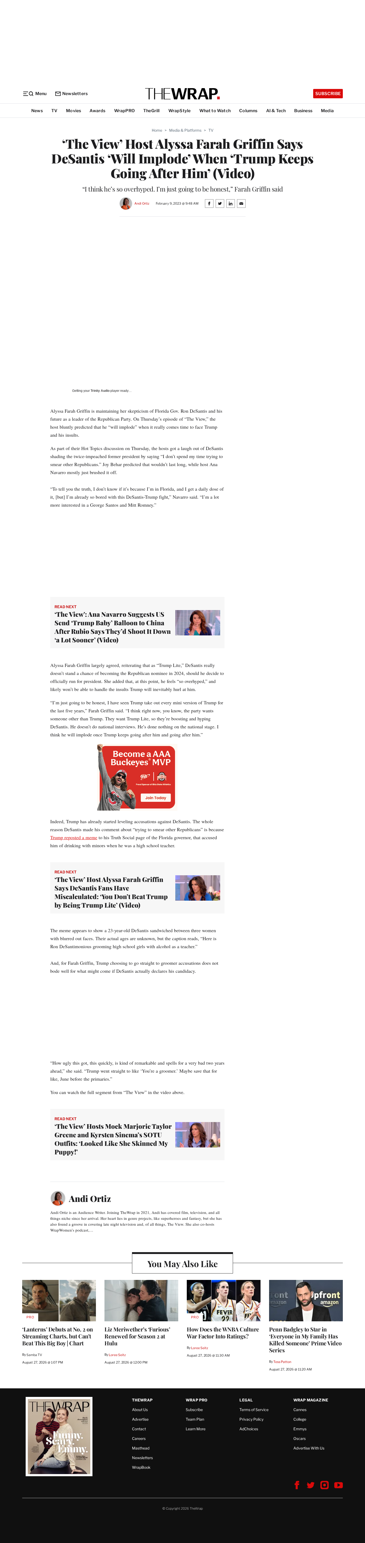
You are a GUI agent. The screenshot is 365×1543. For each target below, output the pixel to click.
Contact (139, 1429)
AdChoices (248, 1429)
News (37, 110)
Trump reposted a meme (73, 837)
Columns (248, 110)
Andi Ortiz (141, 203)
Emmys (299, 1429)
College (299, 1419)
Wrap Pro (197, 1400)
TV (54, 110)
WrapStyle (179, 110)
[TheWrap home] (182, 93)
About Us (140, 1409)
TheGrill (151, 110)
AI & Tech (276, 110)
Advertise (140, 1419)
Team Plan (195, 1419)
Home (157, 130)
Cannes (299, 1409)
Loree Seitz (117, 1355)
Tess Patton (282, 1362)
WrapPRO (124, 110)
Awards (97, 110)
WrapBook (141, 1467)
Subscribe (328, 93)
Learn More (195, 1429)
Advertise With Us (308, 1448)
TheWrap (142, 1400)
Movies (73, 110)
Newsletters (75, 93)
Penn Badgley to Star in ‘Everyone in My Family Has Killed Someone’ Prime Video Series (305, 1339)
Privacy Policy (251, 1419)
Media (327, 110)
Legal (246, 1400)
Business (303, 110)
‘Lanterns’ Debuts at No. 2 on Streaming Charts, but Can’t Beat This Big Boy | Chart (57, 1336)
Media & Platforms (185, 130)
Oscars (299, 1438)
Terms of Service (254, 1409)
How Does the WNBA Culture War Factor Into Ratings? (223, 1332)
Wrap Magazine (310, 1400)
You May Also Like (182, 1263)
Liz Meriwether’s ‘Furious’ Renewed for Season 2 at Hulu (137, 1336)
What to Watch (215, 110)
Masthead (140, 1448)
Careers (139, 1438)
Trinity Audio (100, 391)
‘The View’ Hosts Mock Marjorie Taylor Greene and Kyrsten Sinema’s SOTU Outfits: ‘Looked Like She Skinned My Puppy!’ (113, 1139)
